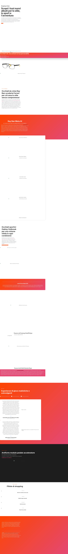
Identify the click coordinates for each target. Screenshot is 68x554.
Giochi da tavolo (23, 504)
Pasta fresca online (22, 509)
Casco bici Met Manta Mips (22, 368)
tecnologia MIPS (10, 335)
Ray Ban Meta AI (15, 121)
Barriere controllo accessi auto (22, 492)
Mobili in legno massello (22, 498)
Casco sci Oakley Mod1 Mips (22, 333)
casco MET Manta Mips (20, 370)
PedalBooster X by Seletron (7, 457)
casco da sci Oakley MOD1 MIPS (18, 334)
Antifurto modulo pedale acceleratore (18, 453)
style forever (4, 88)
